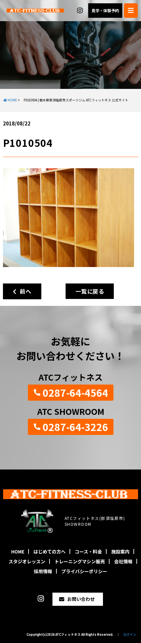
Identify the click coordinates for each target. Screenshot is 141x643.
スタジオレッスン (27, 561)
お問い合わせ (81, 599)
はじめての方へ (49, 551)
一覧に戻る (89, 291)
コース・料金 (88, 551)
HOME (17, 551)
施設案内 (120, 551)
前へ (23, 291)
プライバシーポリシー (84, 571)
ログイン (129, 634)
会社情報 (123, 561)
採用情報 (43, 571)
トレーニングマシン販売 (79, 561)
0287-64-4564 (75, 392)
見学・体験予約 (105, 10)
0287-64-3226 (75, 426)
